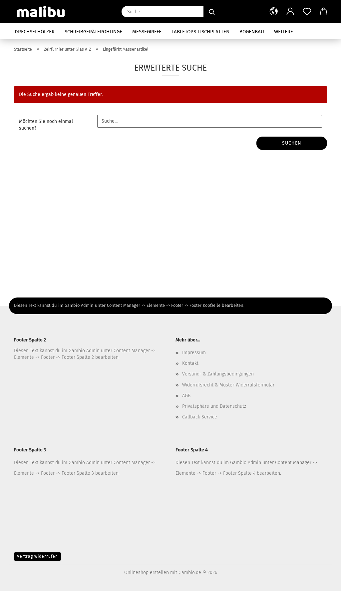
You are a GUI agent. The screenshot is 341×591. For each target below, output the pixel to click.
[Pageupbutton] (323, 581)
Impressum (194, 352)
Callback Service (199, 417)
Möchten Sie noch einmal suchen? (46, 125)
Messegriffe (147, 32)
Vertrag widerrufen (37, 556)
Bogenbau (251, 32)
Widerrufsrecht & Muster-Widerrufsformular (228, 385)
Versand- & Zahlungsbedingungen (218, 374)
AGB (186, 395)
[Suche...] (211, 11)
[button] (273, 11)
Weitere (283, 32)
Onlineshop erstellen (146, 572)
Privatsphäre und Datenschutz (214, 406)
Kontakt (190, 363)
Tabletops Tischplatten (200, 32)
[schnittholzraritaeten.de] (43, 11)
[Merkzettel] (307, 11)
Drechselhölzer (35, 32)
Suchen (291, 143)
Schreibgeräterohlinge (93, 32)
